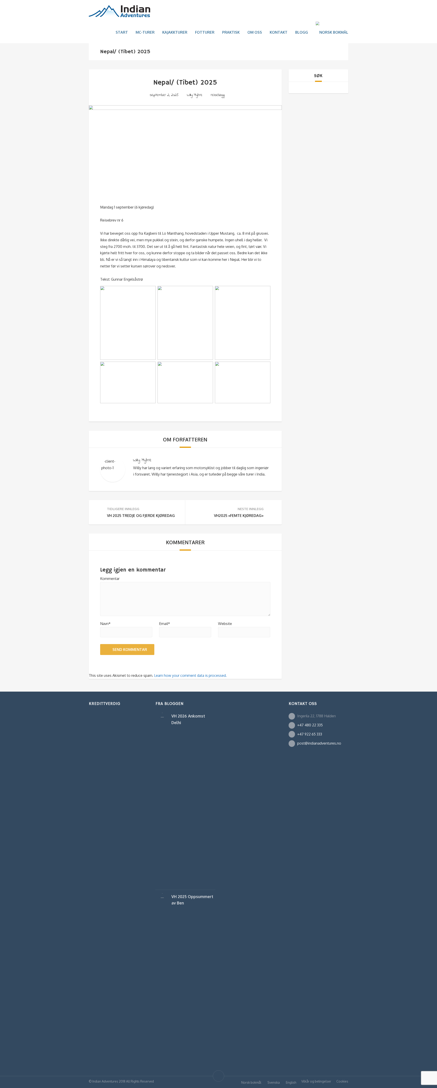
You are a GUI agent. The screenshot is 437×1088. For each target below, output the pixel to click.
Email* (164, 623)
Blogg (301, 32)
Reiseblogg (218, 95)
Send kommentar (129, 649)
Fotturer (204, 32)
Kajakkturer (174, 32)
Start (122, 32)
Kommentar (109, 578)
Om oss (254, 32)
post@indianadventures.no (319, 743)
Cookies (342, 1081)
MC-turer (145, 32)
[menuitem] (332, 32)
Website (225, 623)
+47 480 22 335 (310, 725)
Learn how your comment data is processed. (190, 675)
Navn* (105, 623)
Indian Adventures (105, 1081)
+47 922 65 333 (309, 734)
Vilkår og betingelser (316, 1081)
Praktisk (231, 32)
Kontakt (278, 32)
